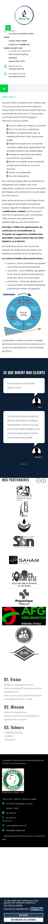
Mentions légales (29, 799)
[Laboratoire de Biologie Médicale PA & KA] (24, 15)
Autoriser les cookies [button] (23, 919)
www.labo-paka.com (15, 830)
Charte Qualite (9, 96)
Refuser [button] (23, 915)
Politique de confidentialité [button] (17, 908)
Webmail (17, 799)
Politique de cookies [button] (13, 905)
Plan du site (7, 799)
